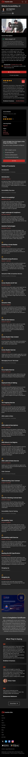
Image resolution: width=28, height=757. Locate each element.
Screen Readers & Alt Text (9, 283)
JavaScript (5, 132)
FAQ (2, 732)
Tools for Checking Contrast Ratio (12, 498)
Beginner (5, 125)
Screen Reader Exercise (8, 350)
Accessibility (6, 134)
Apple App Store (5, 745)
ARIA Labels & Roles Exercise (10, 461)
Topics (3, 722)
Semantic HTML (6, 302)
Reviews (3, 727)
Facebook (9, 741)
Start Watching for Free (15, 72)
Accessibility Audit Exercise (10, 537)
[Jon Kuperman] (4, 10)
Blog (3, 729)
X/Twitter (3, 741)
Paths (3, 715)
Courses (3, 718)
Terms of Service (14, 753)
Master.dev (7, 2)
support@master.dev (9, 749)
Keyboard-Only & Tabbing (9, 383)
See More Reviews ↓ (20, 101)
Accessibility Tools (7, 520)
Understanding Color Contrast (11, 480)
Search (22, 2)
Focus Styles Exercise (8, 370)
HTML (4, 131)
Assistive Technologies (8, 226)
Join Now (14, 160)
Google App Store (14, 745)
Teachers (3, 725)
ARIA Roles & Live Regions (9, 442)
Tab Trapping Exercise (8, 402)
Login (3, 734)
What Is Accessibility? (8, 197)
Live (2, 720)
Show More (13, 703)
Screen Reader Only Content (10, 337)
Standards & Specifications (10, 259)
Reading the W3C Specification (11, 553)
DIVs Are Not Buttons (8, 320)
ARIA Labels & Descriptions (10, 425)
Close (25, 2)
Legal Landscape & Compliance (11, 212)
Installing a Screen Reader (9, 244)
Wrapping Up (6, 577)
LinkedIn (6, 741)
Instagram (13, 741)
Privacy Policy (21, 753)
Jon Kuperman (11, 9)
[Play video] (14, 26)
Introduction (5, 177)
